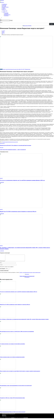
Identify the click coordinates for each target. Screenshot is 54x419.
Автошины (6, 12)
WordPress (13, 417)
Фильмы (5, 10)
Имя (1, 262)
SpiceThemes (25, 417)
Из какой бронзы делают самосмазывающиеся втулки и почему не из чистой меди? (16, 385)
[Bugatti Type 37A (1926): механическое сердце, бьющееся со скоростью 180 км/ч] (21, 207)
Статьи (3, 11)
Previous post (2, 143)
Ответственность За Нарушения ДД (8, 413)
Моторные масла (7, 14)
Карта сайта (4, 415)
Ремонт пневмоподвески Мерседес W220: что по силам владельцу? (12, 411)
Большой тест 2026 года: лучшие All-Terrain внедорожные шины (12, 397)
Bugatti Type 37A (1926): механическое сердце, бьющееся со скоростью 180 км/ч (18, 211)
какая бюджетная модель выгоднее (12, 69)
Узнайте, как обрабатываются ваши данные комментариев (29, 272)
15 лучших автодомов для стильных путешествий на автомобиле (12, 343)
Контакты (4, 414)
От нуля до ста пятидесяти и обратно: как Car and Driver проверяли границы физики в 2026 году (22, 180)
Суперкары (4, 8)
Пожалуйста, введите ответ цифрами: (7, 266)
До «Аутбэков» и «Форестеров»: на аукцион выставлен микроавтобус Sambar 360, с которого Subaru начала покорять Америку (24, 319)
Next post (1, 147)
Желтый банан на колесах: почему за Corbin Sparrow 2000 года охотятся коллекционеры (17, 331)
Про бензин (6, 15)
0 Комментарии (27, 69)
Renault (4, 69)
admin (19, 69)
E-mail (1, 264)
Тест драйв (4, 6)
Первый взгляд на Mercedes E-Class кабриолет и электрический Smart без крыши (15, 145)
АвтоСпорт (4, 5)
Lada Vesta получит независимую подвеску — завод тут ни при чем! (13, 149)
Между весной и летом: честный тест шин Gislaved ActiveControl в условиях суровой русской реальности (20, 371)
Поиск (1, 22)
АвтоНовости (4, 4)
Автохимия (6, 13)
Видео (3, 9)
